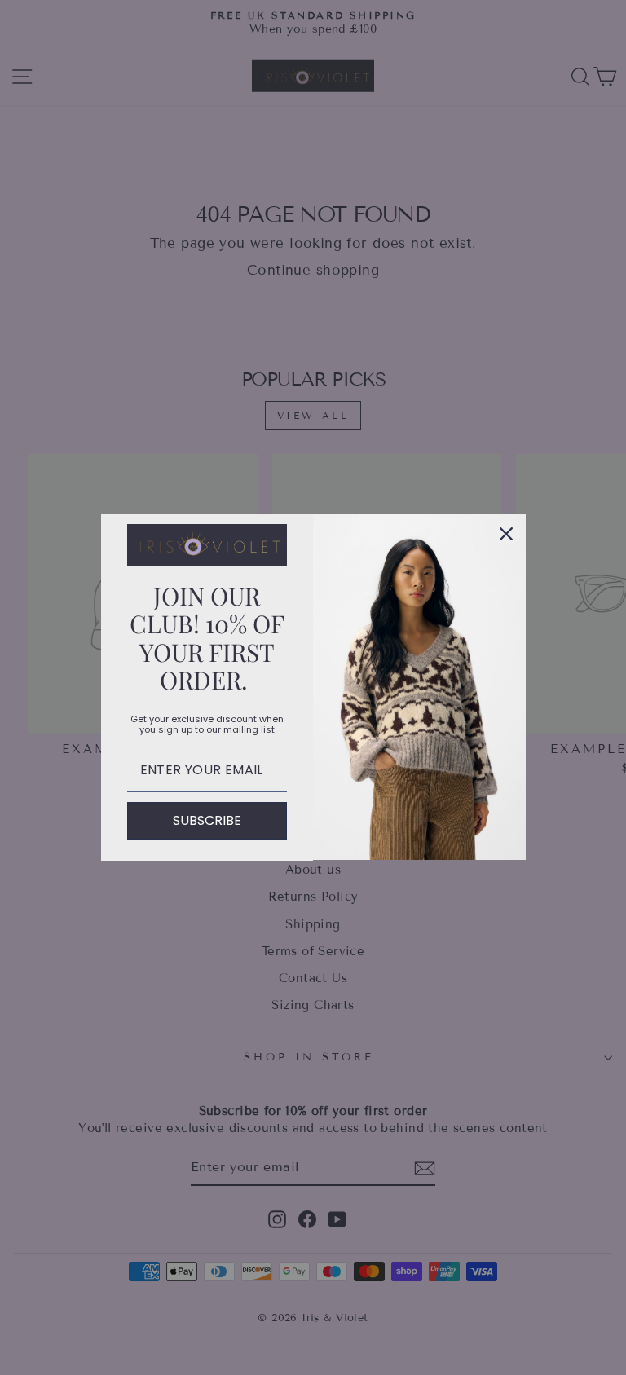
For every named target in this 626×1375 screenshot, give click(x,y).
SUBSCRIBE (207, 820)
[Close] (506, 533)
